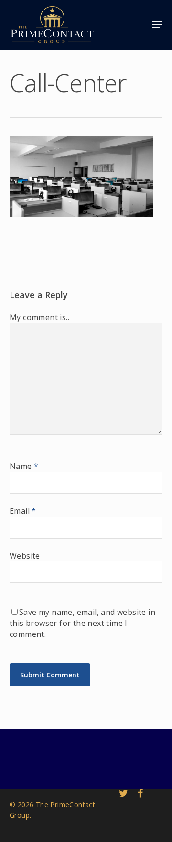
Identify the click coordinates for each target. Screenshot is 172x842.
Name (24, 466)
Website (25, 556)
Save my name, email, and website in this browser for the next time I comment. (82, 623)
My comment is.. (39, 317)
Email (23, 511)
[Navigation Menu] (157, 25)
